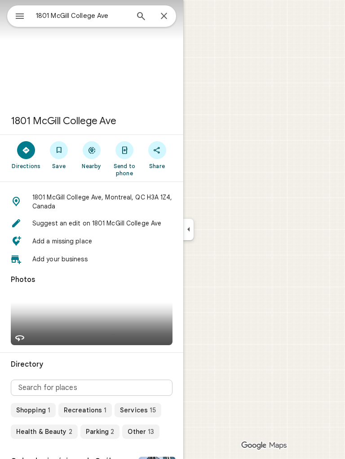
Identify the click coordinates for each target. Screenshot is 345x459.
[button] (91, 201)
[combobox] (82, 15)
